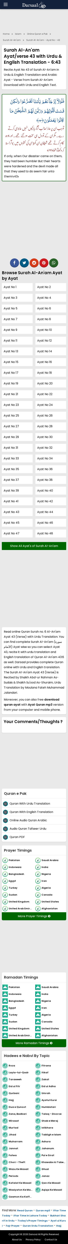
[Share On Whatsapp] (53, 262)
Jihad (12, 1134)
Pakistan (14, 860)
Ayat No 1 (10, 287)
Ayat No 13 (11, 351)
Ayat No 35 (11, 469)
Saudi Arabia (50, 860)
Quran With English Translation (31, 812)
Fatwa (13, 1155)
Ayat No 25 (11, 415)
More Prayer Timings (33, 916)
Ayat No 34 (45, 458)
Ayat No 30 (45, 437)
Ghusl (45, 1169)
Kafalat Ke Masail (20, 1183)
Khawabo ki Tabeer (54, 1162)
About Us (17, 1239)
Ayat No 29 (11, 437)
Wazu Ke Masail (18, 1169)
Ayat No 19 (11, 383)
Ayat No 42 (45, 501)
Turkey (13, 888)
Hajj (11, 1100)
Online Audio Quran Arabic (28, 820)
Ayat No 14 (44, 351)
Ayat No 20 (45, 383)
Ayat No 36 (45, 469)
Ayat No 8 (44, 319)
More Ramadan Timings (33, 1043)
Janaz (46, 1176)
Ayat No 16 (44, 362)
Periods (13, 1176)
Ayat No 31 (11, 448)
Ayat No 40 (45, 490)
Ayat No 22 (44, 394)
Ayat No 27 (11, 426)
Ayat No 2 (44, 287)
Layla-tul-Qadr (19, 1072)
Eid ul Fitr (14, 1086)
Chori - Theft (17, 1162)
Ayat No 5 (10, 308)
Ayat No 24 (45, 405)
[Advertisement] (34, 222)
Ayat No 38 (45, 480)
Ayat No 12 (44, 340)
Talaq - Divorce (51, 1114)
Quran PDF (17, 837)
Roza (12, 1065)
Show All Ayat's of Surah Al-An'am (34, 546)
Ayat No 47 (11, 533)
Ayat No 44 (45, 512)
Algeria (46, 888)
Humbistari (49, 1107)
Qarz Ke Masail (51, 1183)
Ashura (46, 1141)
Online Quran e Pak (37, 33)
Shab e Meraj (50, 1121)
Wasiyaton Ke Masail (21, 1190)
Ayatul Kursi (49, 1100)
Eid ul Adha (49, 1086)
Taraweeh (15, 1079)
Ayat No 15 (11, 362)
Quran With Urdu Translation (30, 804)
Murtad (13, 1127)
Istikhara (47, 1127)
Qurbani (14, 1093)
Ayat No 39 (11, 490)
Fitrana (46, 1065)
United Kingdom (19, 901)
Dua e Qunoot (17, 1107)
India (45, 867)
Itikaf (45, 1072)
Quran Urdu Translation (38, 1225)
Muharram (15, 1141)
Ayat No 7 (10, 319)
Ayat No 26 (45, 415)
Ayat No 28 (45, 426)
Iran (44, 881)
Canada (47, 894)
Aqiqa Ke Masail (52, 1190)
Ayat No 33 (11, 458)
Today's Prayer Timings (33, 1220)
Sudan (13, 894)
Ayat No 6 (44, 308)
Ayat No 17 (11, 373)
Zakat (45, 1079)
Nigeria (46, 874)
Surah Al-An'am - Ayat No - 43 (43, 40)
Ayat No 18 (44, 373)
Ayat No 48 (45, 533)
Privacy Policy (33, 1239)
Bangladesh (16, 874)
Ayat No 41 (11, 501)
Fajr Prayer (13, 1225)
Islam (18, 33)
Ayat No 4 (44, 298)
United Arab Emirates (21, 908)
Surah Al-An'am (12, 40)
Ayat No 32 (44, 448)
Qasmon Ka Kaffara (21, 1196)
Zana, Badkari (18, 1114)
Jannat (13, 1148)
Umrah (46, 1093)
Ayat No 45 (11, 523)
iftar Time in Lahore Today (30, 1215)
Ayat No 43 (11, 512)
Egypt (12, 881)
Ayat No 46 (45, 523)
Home (6, 33)
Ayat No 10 (44, 330)
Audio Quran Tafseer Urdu (28, 829)
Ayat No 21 (11, 394)
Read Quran (25, 1210)
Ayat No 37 (11, 480)
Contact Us (51, 1239)
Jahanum (48, 1148)
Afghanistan (50, 908)
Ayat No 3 (10, 298)
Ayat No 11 (10, 340)
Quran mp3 (43, 1210)
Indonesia (15, 867)
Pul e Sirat (48, 1155)
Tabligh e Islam (51, 1134)
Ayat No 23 (11, 405)
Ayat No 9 (10, 330)
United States (50, 901)
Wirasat (14, 1121)
